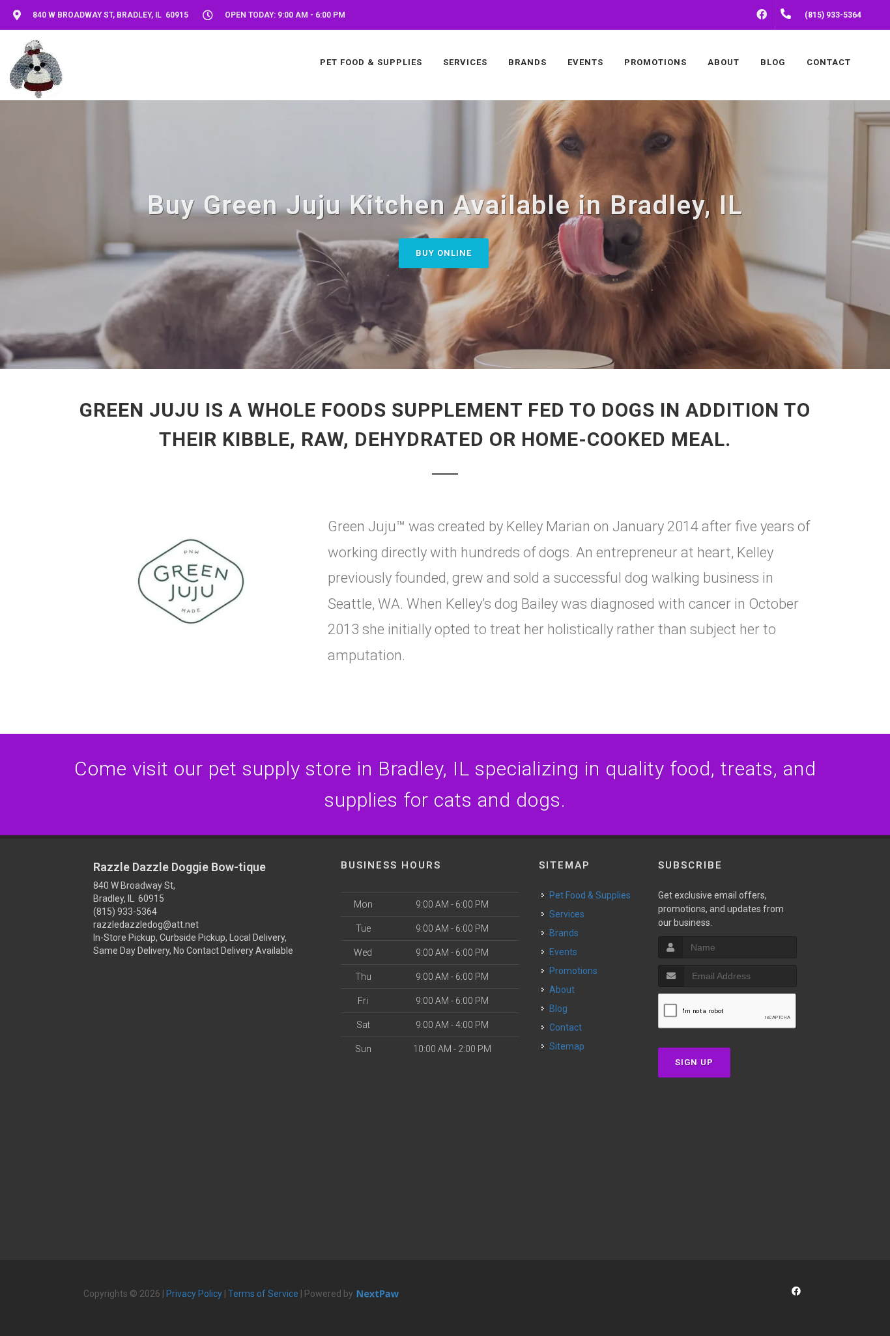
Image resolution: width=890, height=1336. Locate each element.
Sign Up (694, 1062)
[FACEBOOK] (762, 15)
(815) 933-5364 (125, 911)
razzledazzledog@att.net (146, 924)
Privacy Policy (194, 1293)
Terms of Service (263, 1293)
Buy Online (444, 253)
